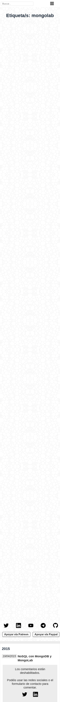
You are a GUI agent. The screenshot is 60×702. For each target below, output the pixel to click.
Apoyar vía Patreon (16, 634)
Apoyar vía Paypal (46, 634)
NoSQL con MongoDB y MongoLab (35, 658)
